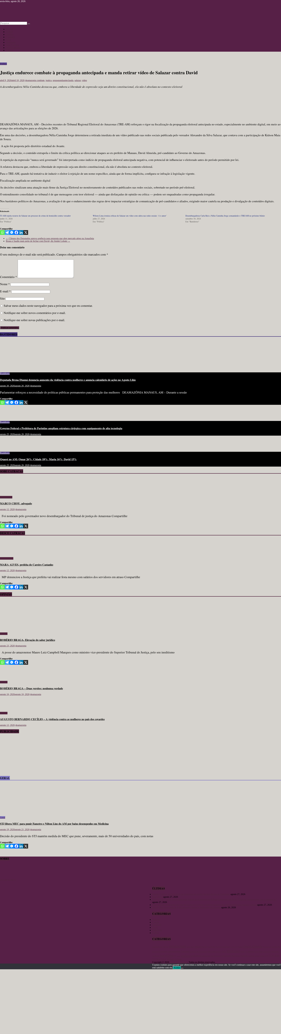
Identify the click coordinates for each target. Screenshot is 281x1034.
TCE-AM (273, 955)
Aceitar (177, 968)
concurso (234, 947)
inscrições (212, 951)
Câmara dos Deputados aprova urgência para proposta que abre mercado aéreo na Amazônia (50, 238)
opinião (155, 956)
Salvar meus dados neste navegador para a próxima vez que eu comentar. (48, 306)
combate (40, 80)
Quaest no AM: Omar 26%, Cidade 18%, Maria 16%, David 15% (38, 459)
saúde (262, 956)
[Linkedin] (21, 232)
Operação (275, 951)
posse (178, 956)
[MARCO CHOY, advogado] (8, 492)
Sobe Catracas (12, 45)
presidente (226, 956)
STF (266, 956)
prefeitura (196, 955)
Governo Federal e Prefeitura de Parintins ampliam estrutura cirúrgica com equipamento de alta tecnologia (61, 428)
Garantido (163, 951)
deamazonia (31, 80)
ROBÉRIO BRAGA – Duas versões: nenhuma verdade (31, 688)
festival (155, 951)
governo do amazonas (198, 952)
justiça (49, 80)
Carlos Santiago (223, 946)
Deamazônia (267, 947)
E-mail (5, 291)
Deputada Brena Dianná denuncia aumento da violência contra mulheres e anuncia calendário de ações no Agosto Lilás (68, 380)
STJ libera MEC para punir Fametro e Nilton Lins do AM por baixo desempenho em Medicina (54, 824)
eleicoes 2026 (276, 947)
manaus (233, 950)
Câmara (240, 947)
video (84, 80)
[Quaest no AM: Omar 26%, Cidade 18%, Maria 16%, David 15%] (9, 448)
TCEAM (156, 959)
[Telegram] (7, 232)
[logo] (7, 877)
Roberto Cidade (240, 955)
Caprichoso (211, 947)
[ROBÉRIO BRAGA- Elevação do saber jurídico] (28, 628)
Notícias (9, 29)
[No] (182, 968)
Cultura (9, 32)
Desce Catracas (13, 47)
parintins (166, 955)
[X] (25, 232)
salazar (77, 80)
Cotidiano (10, 37)
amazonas (177, 946)
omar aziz (267, 951)
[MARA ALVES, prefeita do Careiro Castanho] (8, 553)
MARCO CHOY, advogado (16, 503)
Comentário (8, 277)
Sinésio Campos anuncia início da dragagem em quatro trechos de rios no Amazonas (191, 894)
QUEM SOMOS (8, 880)
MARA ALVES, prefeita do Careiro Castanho (26, 565)
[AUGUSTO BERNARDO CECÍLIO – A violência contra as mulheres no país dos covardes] (9, 708)
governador (174, 951)
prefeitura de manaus (211, 956)
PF (175, 956)
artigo (198, 946)
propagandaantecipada (63, 80)
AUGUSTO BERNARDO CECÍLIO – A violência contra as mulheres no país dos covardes (52, 719)
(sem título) (157, 897)
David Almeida (252, 946)
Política (9, 50)
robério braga (253, 956)
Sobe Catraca (6, 497)
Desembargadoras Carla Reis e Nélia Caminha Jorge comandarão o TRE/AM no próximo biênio (225, 215)
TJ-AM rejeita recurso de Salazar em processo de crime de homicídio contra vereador (35, 215)
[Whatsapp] (2, 232)
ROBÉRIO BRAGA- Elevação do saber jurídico (27, 640)
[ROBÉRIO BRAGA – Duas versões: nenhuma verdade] (9, 677)
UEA (163, 959)
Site (2, 298)
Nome (5, 284)
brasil (204, 947)
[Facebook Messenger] (11, 232)
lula (224, 951)
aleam (165, 946)
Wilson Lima (174, 959)
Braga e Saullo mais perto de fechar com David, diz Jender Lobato (38, 241)
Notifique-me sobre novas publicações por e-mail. (34, 320)
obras (256, 952)
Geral (8, 39)
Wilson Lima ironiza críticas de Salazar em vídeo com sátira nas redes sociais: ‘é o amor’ (130, 215)
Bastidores (11, 42)
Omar (261, 952)
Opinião (9, 34)
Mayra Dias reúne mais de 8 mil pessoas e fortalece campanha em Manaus (186, 907)
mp (246, 952)
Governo (185, 951)
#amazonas (157, 946)
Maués (242, 952)
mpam (251, 951)
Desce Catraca (6, 558)
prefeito (185, 955)
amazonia (190, 947)
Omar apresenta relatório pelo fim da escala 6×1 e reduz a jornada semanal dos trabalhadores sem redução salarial (204, 905)
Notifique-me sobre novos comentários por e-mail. (35, 313)
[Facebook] (16, 232)
